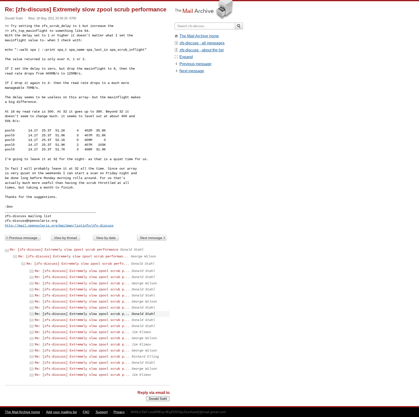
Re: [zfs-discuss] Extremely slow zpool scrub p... (82, 271)
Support (102, 412)
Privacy (119, 412)
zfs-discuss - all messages (202, 43)
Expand (186, 57)
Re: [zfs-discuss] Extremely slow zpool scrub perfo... (77, 264)
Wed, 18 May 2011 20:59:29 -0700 (52, 18)
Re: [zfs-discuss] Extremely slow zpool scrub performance (64, 250)
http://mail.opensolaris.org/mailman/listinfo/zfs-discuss (59, 226)
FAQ (86, 412)
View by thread (65, 238)
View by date (106, 238)
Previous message (23, 238)
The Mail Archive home (199, 36)
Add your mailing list (61, 412)
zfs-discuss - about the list (201, 50)
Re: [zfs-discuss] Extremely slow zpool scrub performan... (73, 256)
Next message (151, 238)
